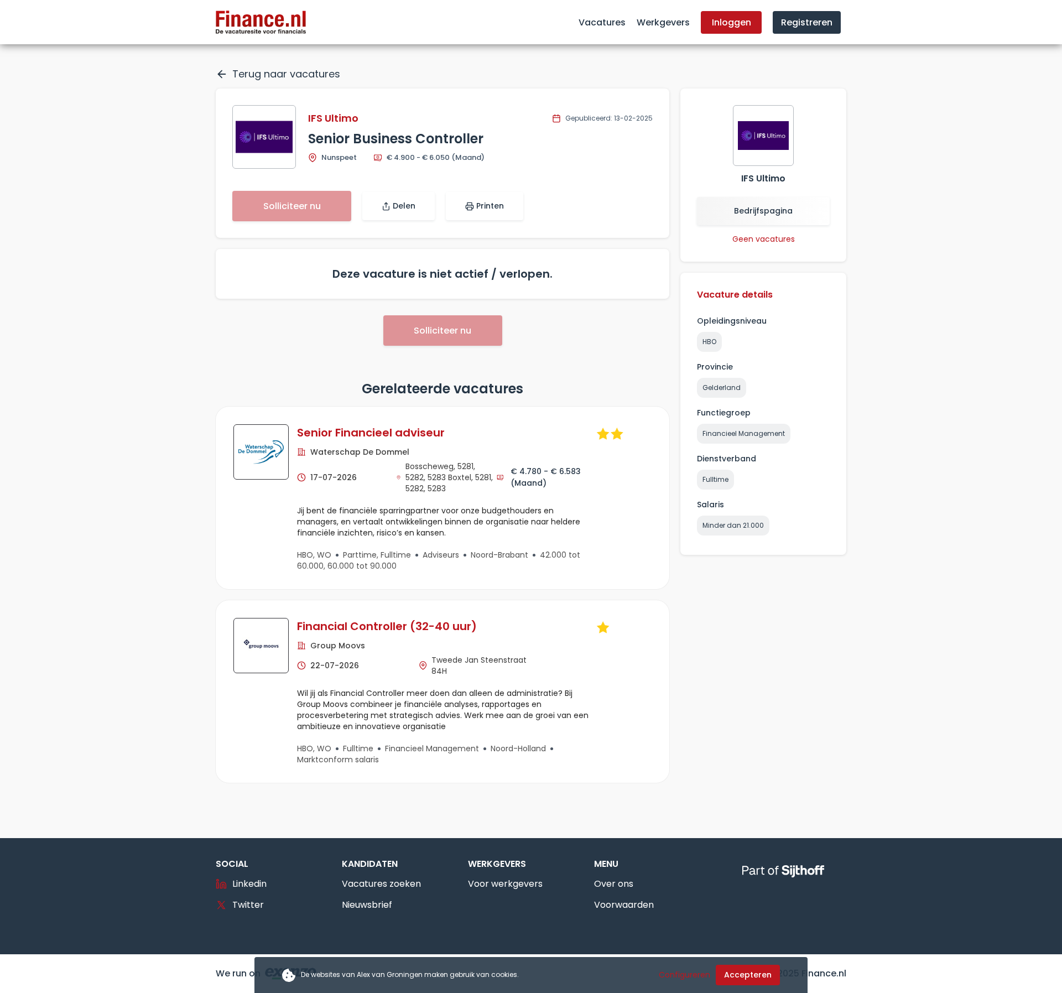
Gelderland (721, 387)
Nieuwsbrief (367, 904)
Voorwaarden (624, 904)
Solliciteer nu (292, 206)
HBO (709, 341)
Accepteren (748, 974)
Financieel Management (743, 433)
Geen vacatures (763, 239)
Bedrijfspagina (763, 210)
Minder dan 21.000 (733, 525)
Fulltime (715, 479)
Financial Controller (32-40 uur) (387, 626)
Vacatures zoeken (381, 883)
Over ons (613, 883)
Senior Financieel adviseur (371, 432)
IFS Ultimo (333, 118)
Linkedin (249, 883)
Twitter (248, 904)
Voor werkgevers (505, 883)
